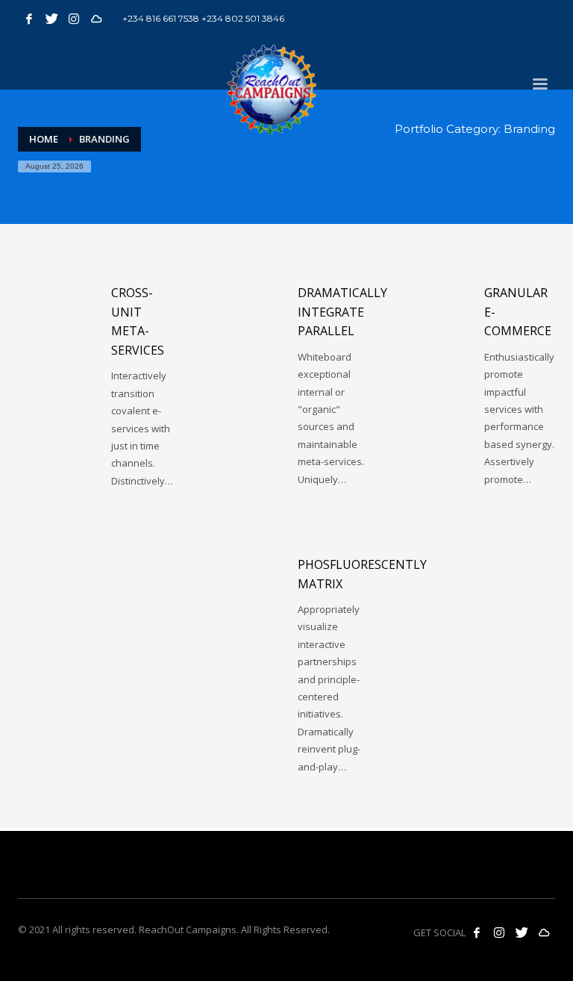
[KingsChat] (96, 18)
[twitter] (521, 932)
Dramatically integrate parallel (342, 311)
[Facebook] (29, 18)
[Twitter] (51, 18)
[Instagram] (74, 18)
